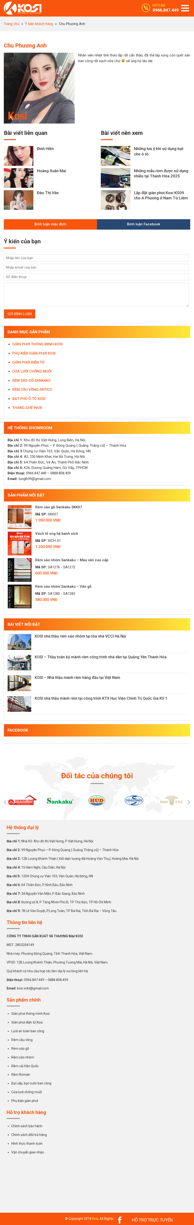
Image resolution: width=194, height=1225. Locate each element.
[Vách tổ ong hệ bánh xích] (20, 543)
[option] (22, 800)
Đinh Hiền (45, 148)
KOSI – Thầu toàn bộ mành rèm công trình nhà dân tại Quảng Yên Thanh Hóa (101, 657)
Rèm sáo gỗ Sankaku (31, 380)
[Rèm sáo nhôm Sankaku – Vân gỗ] (20, 596)
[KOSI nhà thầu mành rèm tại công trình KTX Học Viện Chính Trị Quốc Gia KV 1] (19, 704)
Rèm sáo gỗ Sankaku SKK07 (58, 507)
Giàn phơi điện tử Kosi (27, 1022)
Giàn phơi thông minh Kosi (30, 1013)
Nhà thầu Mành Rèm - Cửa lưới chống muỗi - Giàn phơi (25, 8)
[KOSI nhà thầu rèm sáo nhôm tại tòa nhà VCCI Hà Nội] (19, 642)
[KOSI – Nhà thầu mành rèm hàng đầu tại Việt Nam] (19, 683)
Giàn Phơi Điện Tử (28, 362)
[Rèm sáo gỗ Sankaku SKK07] (20, 517)
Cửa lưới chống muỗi (32, 371)
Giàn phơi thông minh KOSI (37, 344)
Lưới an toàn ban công (27, 1031)
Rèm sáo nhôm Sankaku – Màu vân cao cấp (71, 560)
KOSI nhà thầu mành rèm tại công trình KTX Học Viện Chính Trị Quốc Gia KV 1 (101, 698)
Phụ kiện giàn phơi (24, 1101)
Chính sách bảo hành (26, 1126)
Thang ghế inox (27, 408)
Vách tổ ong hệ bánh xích (56, 533)
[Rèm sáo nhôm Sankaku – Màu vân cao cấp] (20, 570)
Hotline (159, 5)
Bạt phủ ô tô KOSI (28, 399)
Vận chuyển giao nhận (27, 1152)
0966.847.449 (166, 10)
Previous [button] (5, 802)
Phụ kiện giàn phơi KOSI (34, 353)
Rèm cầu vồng (22, 1040)
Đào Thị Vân (48, 192)
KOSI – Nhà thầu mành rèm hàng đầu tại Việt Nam (77, 677)
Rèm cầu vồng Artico (32, 389)
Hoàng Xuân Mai (51, 170)
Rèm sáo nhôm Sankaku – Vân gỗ (63, 586)
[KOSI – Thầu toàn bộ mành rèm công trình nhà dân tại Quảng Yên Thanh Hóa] (19, 663)
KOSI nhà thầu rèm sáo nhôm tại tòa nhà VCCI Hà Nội (80, 636)
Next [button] (188, 802)
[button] (185, 8)
